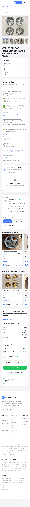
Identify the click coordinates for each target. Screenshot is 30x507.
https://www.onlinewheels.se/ (11, 151)
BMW (6, 444)
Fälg (14, 11)
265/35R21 (10, 470)
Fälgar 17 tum (20, 478)
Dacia (22, 444)
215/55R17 (10, 464)
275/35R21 (17, 470)
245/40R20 (11, 468)
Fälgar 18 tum (5, 480)
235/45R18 (4, 466)
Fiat (26, 444)
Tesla (24, 450)
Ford (3, 446)
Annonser (8, 11)
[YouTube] (10, 409)
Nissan (6, 448)
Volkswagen (5, 452)
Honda (6, 446)
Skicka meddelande (16, 372)
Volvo (10, 452)
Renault (3, 450)
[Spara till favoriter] (19, 236)
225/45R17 (4, 464)
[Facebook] (3, 409)
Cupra (18, 444)
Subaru (20, 450)
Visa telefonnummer (12, 225)
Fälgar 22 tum (12, 482)
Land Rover (20, 446)
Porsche (22, 448)
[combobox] (20, 6)
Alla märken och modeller (8, 454)
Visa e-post (19, 221)
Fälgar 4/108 (5, 485)
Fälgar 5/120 (20, 487)
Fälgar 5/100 (12, 485)
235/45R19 (17, 466)
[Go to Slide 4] (20, 41)
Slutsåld (16, 368)
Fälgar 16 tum (12, 478)
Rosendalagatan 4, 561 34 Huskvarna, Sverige (15, 344)
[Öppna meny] (2, 2)
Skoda (15, 450)
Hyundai (11, 446)
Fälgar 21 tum (5, 482)
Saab (8, 450)
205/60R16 (17, 462)
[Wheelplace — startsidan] (15, 2)
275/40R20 (24, 468)
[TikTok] (14, 409)
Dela (9, 362)
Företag (13, 422)
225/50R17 (17, 464)
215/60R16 (23, 462)
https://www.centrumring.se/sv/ (11, 157)
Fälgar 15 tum (5, 478)
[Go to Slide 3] (13, 41)
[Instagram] (6, 409)
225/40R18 (23, 464)
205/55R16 (10, 462)
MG (2, 448)
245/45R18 (11, 466)
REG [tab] (3, 6)
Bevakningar (5, 430)
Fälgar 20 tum (20, 480)
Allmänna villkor (26, 418)
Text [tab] (7, 6)
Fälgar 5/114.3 (12, 487)
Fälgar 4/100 (21, 482)
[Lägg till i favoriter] (25, 362)
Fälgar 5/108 (19, 485)
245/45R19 (24, 466)
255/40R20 (18, 468)
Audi (3, 444)
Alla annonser (5, 423)
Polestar (16, 448)
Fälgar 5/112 (5, 487)
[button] (24, 2)
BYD (10, 444)
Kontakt (24, 424)
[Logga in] (28, 2)
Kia (15, 446)
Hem (3, 11)
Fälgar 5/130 (5, 489)
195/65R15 (4, 462)
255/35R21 (4, 470)
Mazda (26, 446)
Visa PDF (18, 362)
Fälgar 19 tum (12, 480)
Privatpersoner (15, 419)
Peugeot (11, 448)
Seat (11, 450)
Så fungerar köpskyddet (11, 381)
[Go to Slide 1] (5, 41)
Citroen (14, 444)
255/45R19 (4, 468)
